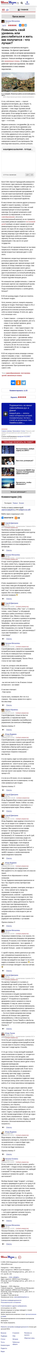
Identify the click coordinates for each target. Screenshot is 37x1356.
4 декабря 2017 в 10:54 (8, 818)
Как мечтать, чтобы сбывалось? (23, 483)
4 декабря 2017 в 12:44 (8, 646)
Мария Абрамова (11, 710)
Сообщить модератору (11, 527)
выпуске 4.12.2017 (24, 436)
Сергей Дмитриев (11, 523)
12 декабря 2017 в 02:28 (8, 798)
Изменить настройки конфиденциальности (14, 1327)
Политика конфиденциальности (11, 1300)
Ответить (9, 550)
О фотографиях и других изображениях (14, 1306)
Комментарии (5, 1345)
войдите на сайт (25, 510)
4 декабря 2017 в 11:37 (8, 713)
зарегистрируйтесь (8, 510)
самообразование (8, 217)
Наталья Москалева (12, 555)
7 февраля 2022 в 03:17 (8, 526)
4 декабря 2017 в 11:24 (8, 866)
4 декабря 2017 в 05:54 (8, 558)
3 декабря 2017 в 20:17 (8, 1135)
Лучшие (21, 503)
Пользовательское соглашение (11, 1302)
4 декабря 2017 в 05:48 (8, 933)
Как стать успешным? (24, 460)
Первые (15, 503)
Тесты (3, 1342)
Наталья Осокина (11, 1159)
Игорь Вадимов (10, 734)
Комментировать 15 (18, 390)
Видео (3, 1351)
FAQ (14, 1336)
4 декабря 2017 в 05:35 (8, 978)
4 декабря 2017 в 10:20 (8, 737)
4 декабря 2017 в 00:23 (8, 1036)
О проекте (16, 1333)
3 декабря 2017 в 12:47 (8, 1162)
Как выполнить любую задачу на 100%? (25, 449)
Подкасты (4, 1348)
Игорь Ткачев (10, 1033)
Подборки (4, 1336)
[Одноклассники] (23, 25)
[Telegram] (25, 25)
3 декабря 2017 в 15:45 (8, 1228)
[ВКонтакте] (20, 25)
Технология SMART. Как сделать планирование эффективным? (25, 471)
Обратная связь (29, 1338)
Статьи (3, 1339)
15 (5, 25)
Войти (27, 4)
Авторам (15, 1339)
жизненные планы (12, 61)
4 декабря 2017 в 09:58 (8, 606)
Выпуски (3, 1333)
